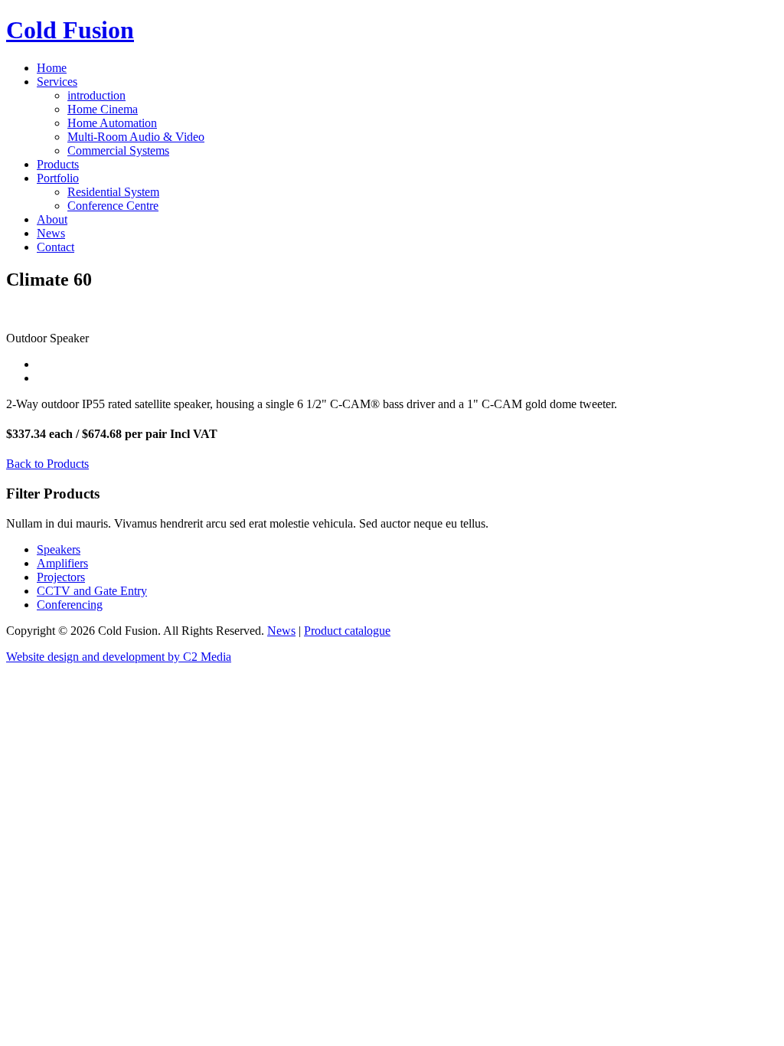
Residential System (113, 191)
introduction (96, 95)
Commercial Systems (118, 150)
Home (52, 67)
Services (57, 81)
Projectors (61, 576)
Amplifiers (62, 563)
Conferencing (70, 604)
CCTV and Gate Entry (92, 590)
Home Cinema (102, 109)
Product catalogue (347, 630)
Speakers (58, 549)
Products (58, 164)
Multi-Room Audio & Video (135, 136)
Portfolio (58, 178)
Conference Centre (112, 205)
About (52, 219)
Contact (55, 246)
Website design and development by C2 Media (118, 656)
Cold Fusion (70, 30)
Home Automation (112, 122)
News (51, 233)
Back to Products (47, 463)
